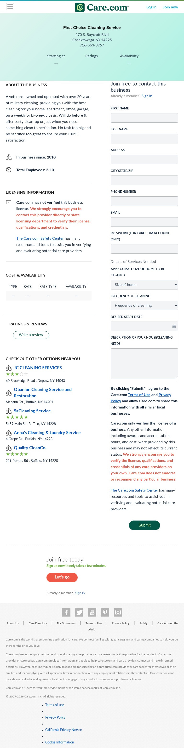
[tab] (144, 261)
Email (115, 212)
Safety (143, 623)
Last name (119, 129)
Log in (151, 7)
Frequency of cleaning (130, 296)
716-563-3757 (92, 45)
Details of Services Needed (133, 261)
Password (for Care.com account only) (140, 236)
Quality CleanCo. (30, 448)
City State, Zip (122, 171)
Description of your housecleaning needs (141, 341)
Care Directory (38, 623)
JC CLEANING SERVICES (38, 368)
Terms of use (54, 705)
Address (118, 150)
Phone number (123, 191)
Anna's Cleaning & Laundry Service (47, 433)
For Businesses (66, 623)
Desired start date (126, 317)
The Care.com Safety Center (134, 490)
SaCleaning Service (32, 411)
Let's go (62, 577)
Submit (144, 525)
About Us (13, 623)
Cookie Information (59, 742)
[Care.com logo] (95, 8)
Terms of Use (139, 395)
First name (120, 108)
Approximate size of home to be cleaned (138, 272)
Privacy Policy (120, 623)
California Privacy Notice (63, 730)
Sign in (147, 96)
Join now (170, 7)
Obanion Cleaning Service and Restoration (43, 393)
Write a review (31, 335)
